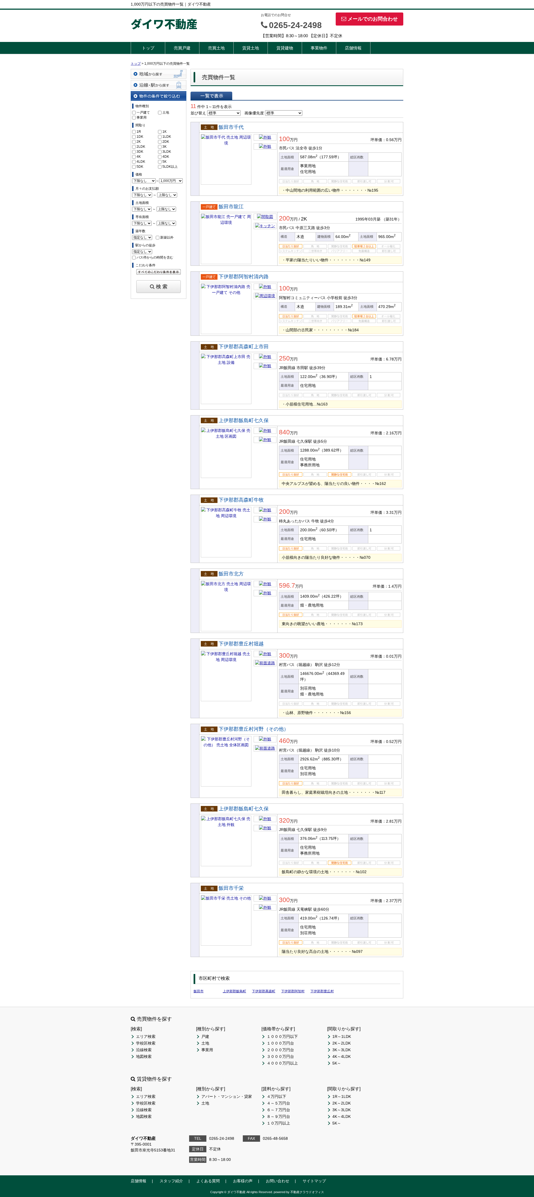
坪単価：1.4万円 (387, 586)
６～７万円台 (278, 1110)
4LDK (141, 162)
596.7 (287, 585)
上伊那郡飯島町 (234, 991)
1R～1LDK (341, 1036)
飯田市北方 (231, 574)
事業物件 (319, 48)
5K (164, 162)
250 (284, 358)
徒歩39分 (317, 367)
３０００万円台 (280, 1056)
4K (139, 157)
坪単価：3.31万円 (386, 512)
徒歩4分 (327, 521)
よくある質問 (208, 1181)
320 (284, 820)
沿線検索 (144, 1050)
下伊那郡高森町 (263, 991)
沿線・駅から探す (158, 85)
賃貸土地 (250, 48)
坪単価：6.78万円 (386, 359)
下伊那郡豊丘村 (322, 991)
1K (164, 132)
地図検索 (144, 1056)
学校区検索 (145, 1043)
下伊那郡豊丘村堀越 (241, 644)
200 (284, 218)
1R (139, 132)
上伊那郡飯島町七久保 (244, 420)
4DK (165, 157)
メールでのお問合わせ (373, 19)
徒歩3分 (323, 228)
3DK (140, 152)
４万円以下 (276, 1096)
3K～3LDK (341, 1050)
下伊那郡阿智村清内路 (244, 276)
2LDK (141, 147)
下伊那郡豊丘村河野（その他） (254, 729)
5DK (140, 167)
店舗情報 (353, 48)
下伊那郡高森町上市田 (244, 346)
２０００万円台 (280, 1050)
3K (164, 147)
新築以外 (167, 237)
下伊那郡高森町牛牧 (241, 500)
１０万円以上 (278, 1123)
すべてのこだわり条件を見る (158, 272)
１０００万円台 (280, 1043)
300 (284, 655)
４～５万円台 (278, 1103)
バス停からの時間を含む (155, 257)
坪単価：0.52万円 (386, 741)
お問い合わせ (277, 1181)
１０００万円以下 (282, 1036)
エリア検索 (145, 1036)
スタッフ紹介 (171, 1181)
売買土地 (216, 48)
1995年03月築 (367, 219)
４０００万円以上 (282, 1063)
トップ (148, 48)
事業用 (142, 117)
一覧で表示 (211, 96)
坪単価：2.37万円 (386, 900)
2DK (165, 142)
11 (193, 106)
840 (284, 432)
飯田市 (199, 991)
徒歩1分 (315, 148)
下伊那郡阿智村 (293, 991)
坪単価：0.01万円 (386, 656)
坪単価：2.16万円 (386, 433)
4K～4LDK (341, 1056)
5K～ (336, 1063)
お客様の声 (243, 1181)
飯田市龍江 (231, 206)
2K (139, 142)
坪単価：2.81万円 (386, 821)
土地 (165, 112)
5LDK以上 (170, 167)
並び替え (198, 113)
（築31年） (392, 219)
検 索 (161, 286)
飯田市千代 (231, 127)
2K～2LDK (341, 1043)
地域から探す (158, 74)
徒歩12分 (332, 664)
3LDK (166, 152)
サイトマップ (314, 1181)
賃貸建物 (284, 48)
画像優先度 (254, 113)
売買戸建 (182, 48)
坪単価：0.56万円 (386, 139)
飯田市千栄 (231, 888)
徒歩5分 (320, 441)
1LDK (166, 137)
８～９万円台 (278, 1116)
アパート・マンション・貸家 (226, 1096)
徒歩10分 (332, 750)
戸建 (205, 1036)
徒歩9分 (320, 829)
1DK (140, 137)
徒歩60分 (321, 909)
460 (284, 740)
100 (284, 138)
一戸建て (143, 112)
